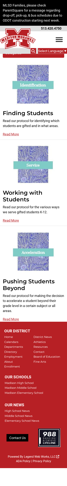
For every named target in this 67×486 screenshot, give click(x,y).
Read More (11, 134)
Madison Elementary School (24, 393)
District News (43, 337)
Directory (10, 352)
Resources (41, 347)
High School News (17, 411)
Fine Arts (40, 361)
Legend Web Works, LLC (40, 456)
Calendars (11, 342)
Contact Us (17, 438)
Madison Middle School (20, 388)
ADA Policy (23, 461)
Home (8, 337)
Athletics (40, 342)
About (8, 361)
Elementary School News (22, 420)
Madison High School (19, 383)
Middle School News (18, 416)
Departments (13, 347)
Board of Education (47, 356)
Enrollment (12, 366)
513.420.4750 (51, 28)
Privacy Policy (42, 461)
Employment (13, 356)
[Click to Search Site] (33, 51)
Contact (39, 352)
